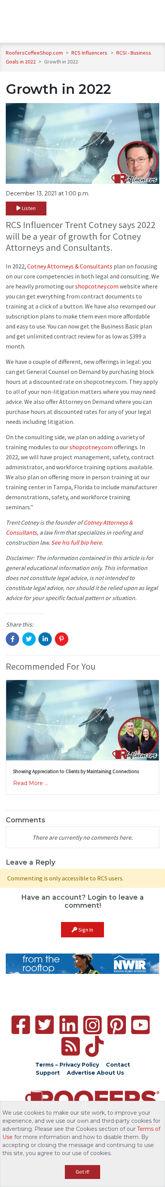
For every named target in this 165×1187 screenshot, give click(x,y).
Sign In (85, 929)
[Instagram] (92, 1025)
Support (48, 1072)
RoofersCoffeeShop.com (34, 52)
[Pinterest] (116, 1024)
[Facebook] (21, 1024)
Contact (118, 1064)
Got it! (82, 1171)
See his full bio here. (77, 542)
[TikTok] (94, 1046)
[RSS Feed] (70, 1046)
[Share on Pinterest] (61, 639)
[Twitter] (44, 1024)
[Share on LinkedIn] (45, 639)
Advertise (81, 1072)
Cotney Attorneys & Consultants (69, 266)
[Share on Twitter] (29, 639)
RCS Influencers (90, 52)
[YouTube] (140, 1024)
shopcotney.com (97, 286)
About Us (110, 1072)
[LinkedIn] (68, 1024)
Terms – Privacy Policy (67, 1064)
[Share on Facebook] (12, 639)
